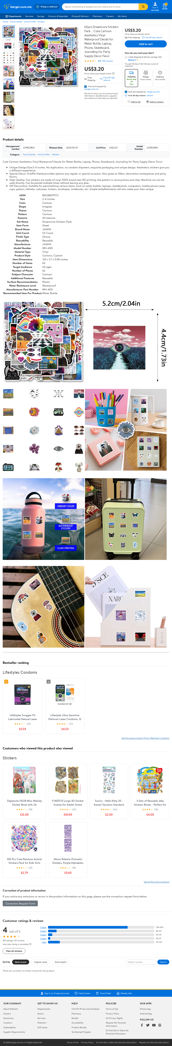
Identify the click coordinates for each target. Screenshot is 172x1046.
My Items (122, 16)
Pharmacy (97, 16)
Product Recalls (79, 1027)
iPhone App (145, 1008)
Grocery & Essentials (58, 16)
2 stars (43, 938)
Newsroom (8, 1018)
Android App (146, 1013)
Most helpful (61, 961)
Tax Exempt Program (81, 1031)
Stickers (41, 21)
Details (150, 95)
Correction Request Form (20, 903)
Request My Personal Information (116, 1024)
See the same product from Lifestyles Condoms (145, 738)
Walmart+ (42, 1022)
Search (163, 961)
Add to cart (146, 44)
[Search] (143, 6)
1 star (44, 942)
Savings (40, 16)
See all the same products (156, 881)
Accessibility (77, 1022)
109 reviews (107, 61)
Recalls (75, 1018)
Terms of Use (112, 1008)
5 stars (43, 927)
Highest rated (40, 961)
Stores (40, 1013)
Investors (7, 1022)
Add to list (136, 101)
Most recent (20, 961)
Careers (110, 16)
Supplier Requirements (14, 1031)
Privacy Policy (112, 1013)
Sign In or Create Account (57, 993)
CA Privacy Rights (114, 1018)
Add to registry (157, 101)
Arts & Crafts (30, 21)
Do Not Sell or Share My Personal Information (117, 1032)
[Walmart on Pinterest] (160, 1025)
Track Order (105, 993)
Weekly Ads (126, 993)
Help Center (84, 993)
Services (29, 16)
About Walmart (10, 1008)
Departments (15, 16)
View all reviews (14, 951)
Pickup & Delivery (80, 16)
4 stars (43, 931)
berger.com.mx (91, 88)
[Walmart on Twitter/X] (148, 1025)
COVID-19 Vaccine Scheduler (86, 1008)
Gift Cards (42, 1027)
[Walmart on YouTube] (154, 1025)
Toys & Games (16, 21)
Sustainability (9, 1027)
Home (5, 21)
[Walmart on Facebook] (142, 1025)
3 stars (43, 935)
